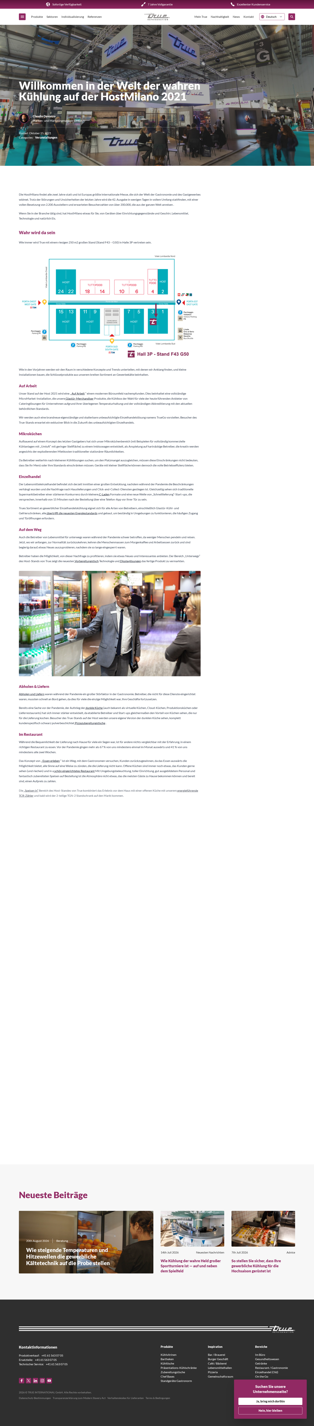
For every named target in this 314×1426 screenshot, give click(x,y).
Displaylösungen (130, 561)
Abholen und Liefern (31, 694)
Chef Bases (167, 1376)
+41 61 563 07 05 (52, 1355)
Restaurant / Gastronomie (271, 1367)
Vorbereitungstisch (86, 561)
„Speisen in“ (30, 789)
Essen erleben (51, 760)
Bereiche (261, 1346)
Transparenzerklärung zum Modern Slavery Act (79, 1397)
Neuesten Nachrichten (210, 1252)
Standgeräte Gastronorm (176, 1380)
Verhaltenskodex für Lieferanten (125, 1397)
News (236, 16)
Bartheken (167, 1359)
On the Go (261, 1376)
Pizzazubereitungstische (89, 723)
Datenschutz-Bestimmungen (35, 1397)
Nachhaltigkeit (220, 16)
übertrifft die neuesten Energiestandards (71, 513)
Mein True (200, 16)
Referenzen (95, 16)
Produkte (37, 16)
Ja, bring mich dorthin (270, 1401)
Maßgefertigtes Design (169, 813)
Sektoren (52, 16)
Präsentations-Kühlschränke (179, 1367)
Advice (291, 1252)
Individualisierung (72, 16)
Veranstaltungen (46, 137)
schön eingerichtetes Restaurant (74, 771)
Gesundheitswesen (267, 1359)
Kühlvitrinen (168, 1354)
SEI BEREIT (85, 977)
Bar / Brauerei (216, 1354)
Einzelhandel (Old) (266, 1372)
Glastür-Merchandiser (79, 398)
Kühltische (167, 1363)
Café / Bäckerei (217, 1363)
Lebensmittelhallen (220, 1367)
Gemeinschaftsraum (220, 1376)
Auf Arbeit (78, 393)
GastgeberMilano (30, 1082)
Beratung (62, 1240)
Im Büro (260, 1354)
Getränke (261, 1363)
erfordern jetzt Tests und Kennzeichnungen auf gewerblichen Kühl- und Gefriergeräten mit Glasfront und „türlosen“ (95, 1011)
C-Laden (104, 494)
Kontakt (248, 16)
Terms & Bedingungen (158, 1397)
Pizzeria (213, 1372)
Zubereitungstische (173, 1372)
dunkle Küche (94, 707)
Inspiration (215, 1346)
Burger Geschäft (218, 1359)
